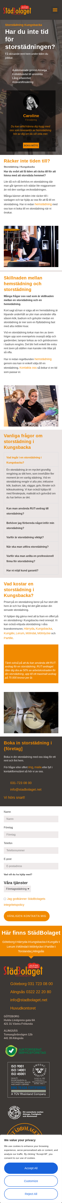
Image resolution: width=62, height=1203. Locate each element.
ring (30, 767)
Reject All (31, 1194)
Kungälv (9, 633)
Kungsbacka (44, 628)
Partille (8, 638)
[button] (55, 10)
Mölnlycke (44, 633)
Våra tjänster (16, 883)
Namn (8, 811)
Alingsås (38, 951)
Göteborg (8, 942)
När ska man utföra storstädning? (27, 546)
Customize (31, 1181)
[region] (31, 1169)
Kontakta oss (28, 367)
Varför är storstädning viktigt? (25, 537)
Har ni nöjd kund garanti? (22, 570)
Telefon (8, 843)
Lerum (20, 633)
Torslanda (24, 951)
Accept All (31, 1168)
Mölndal (31, 633)
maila (37, 767)
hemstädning (43, 204)
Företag (8, 827)
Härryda (29, 628)
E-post (8, 859)
